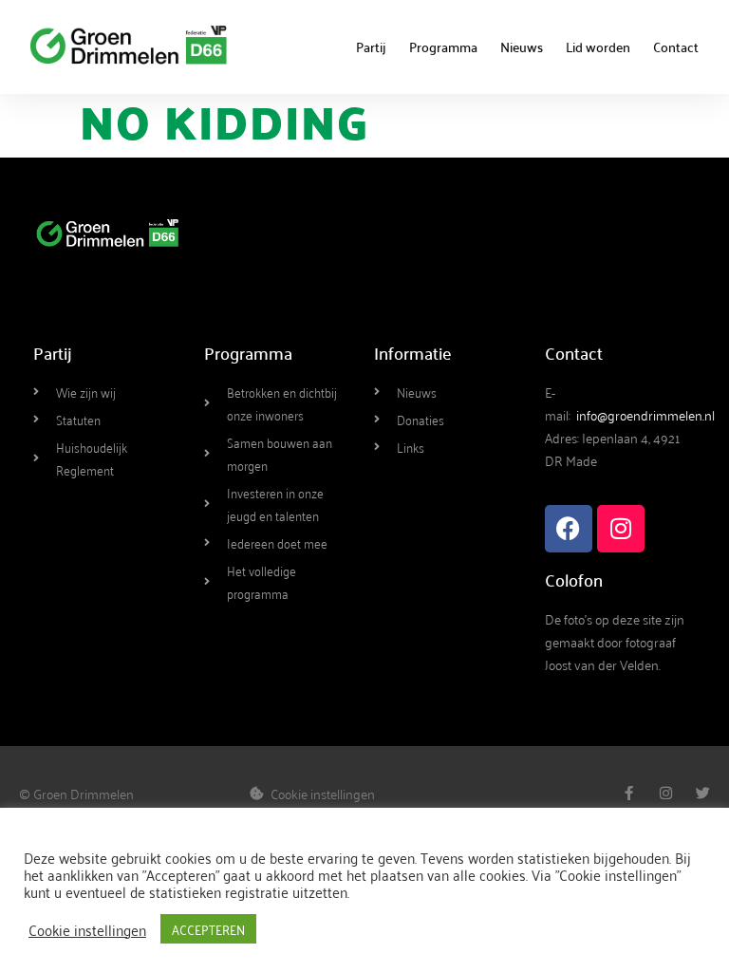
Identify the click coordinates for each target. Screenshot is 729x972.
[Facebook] (568, 528)
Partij (371, 46)
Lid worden (598, 46)
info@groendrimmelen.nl (645, 414)
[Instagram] (621, 528)
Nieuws (521, 46)
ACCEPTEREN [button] (208, 929)
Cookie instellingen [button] (87, 929)
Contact (676, 46)
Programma (443, 46)
